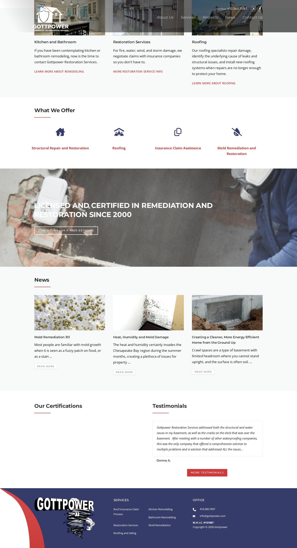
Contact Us (253, 17)
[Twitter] (253, 9)
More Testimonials (207, 472)
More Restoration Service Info (138, 71)
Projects (210, 17)
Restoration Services (126, 525)
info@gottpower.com (212, 516)
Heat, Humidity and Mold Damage (141, 337)
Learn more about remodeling (59, 71)
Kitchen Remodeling (160, 509)
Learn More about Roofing (213, 83)
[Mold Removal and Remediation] (236, 132)
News (230, 17)
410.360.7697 (237, 9)
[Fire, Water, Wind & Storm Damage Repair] (60, 132)
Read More (45, 366)
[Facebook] (260, 9)
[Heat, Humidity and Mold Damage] (148, 312)
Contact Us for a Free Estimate (66, 230)
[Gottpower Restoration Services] (50, 18)
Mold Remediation (159, 525)
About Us (165, 17)
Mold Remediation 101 (52, 337)
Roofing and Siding (125, 533)
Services (188, 17)
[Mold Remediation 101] (69, 312)
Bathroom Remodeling (162, 517)
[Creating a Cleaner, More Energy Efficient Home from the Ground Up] (227, 312)
